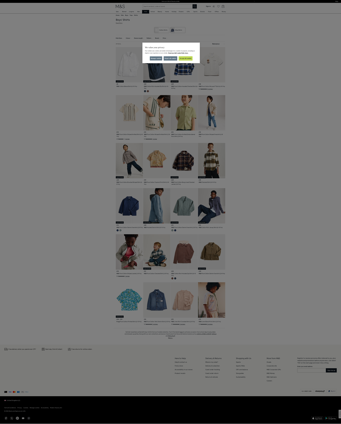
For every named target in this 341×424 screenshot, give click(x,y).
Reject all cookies (170, 58)
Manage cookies (156, 58)
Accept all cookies (186, 58)
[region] (171, 52)
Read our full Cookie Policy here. (178, 53)
